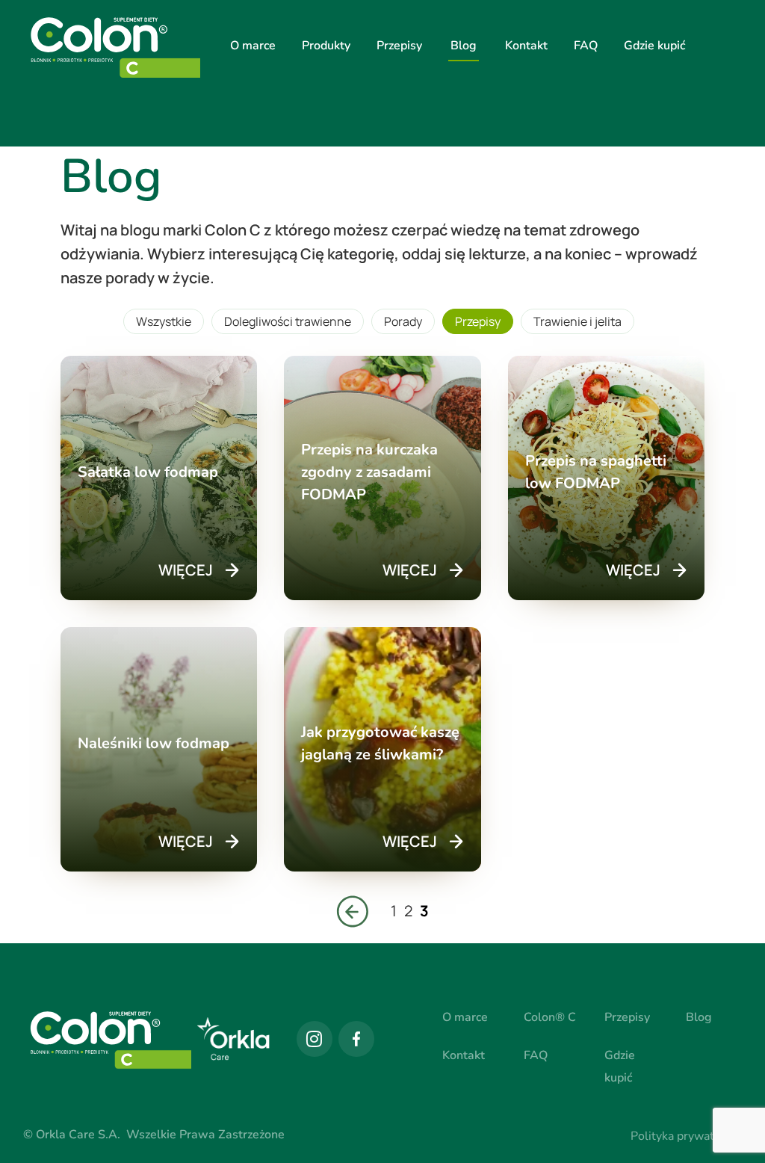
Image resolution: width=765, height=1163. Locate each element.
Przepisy (399, 45)
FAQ (586, 45)
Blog (463, 45)
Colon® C (550, 1017)
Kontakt (526, 45)
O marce (253, 45)
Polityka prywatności (686, 1136)
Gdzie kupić (654, 45)
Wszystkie (163, 321)
